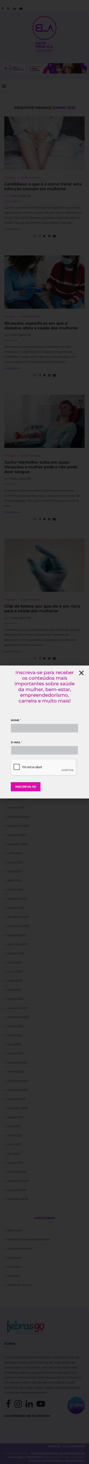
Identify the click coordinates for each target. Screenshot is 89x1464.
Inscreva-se (25, 787)
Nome (16, 720)
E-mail (16, 742)
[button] (81, 673)
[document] (44, 732)
